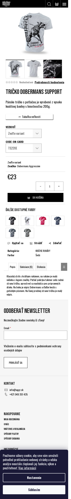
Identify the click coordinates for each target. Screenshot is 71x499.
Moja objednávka (12, 419)
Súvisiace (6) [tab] (26, 267)
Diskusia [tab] (41, 267)
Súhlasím (34, 489)
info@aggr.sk (16, 390)
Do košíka (38, 197)
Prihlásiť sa (15, 362)
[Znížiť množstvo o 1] (40, 186)
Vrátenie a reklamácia (14, 429)
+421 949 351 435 (18, 394)
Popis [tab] (12, 267)
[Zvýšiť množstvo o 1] (58, 186)
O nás (6, 424)
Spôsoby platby (11, 433)
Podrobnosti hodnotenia (49, 82)
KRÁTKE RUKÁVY (43, 251)
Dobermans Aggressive (28, 166)
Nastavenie (34, 477)
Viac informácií (27, 468)
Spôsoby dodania (12, 438)
